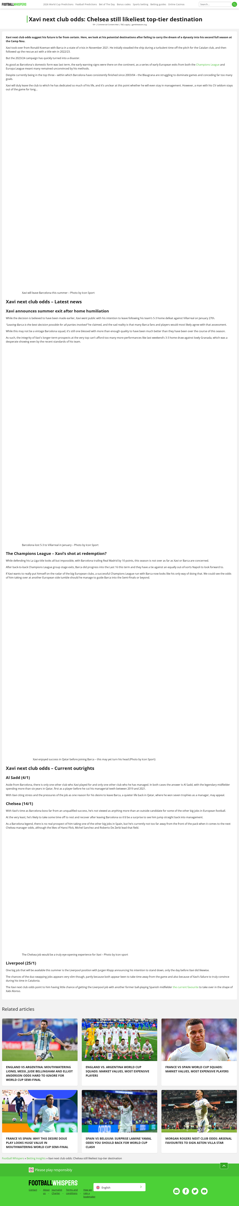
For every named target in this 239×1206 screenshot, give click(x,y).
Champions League (207, 64)
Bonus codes (124, 4)
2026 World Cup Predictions (58, 4)
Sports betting (140, 4)
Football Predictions (86, 4)
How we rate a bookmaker (89, 1193)
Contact (33, 1189)
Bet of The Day (107, 4)
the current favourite (186, 987)
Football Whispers (13, 1158)
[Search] (234, 4)
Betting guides (158, 4)
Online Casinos (176, 4)
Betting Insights (36, 1158)
